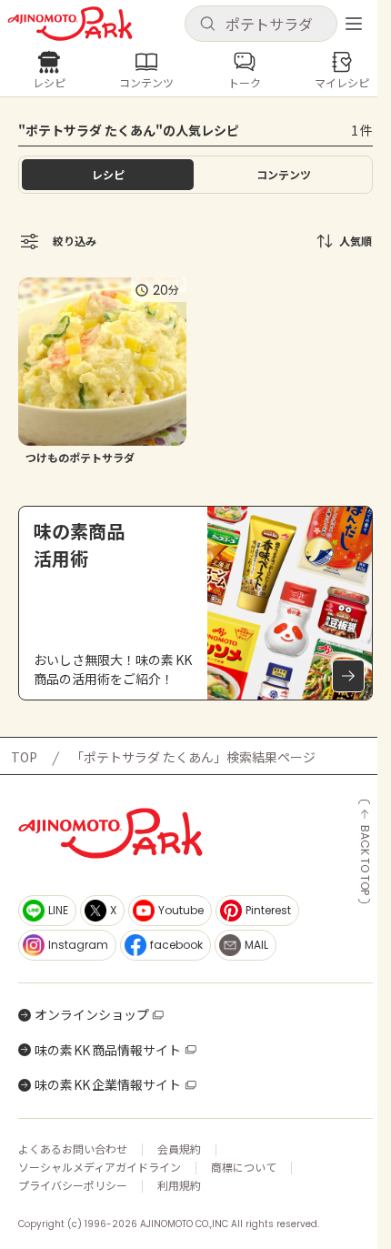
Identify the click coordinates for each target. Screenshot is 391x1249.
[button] (261, 23)
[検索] (207, 24)
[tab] (283, 174)
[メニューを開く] (353, 23)
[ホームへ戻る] (70, 23)
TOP (24, 757)
